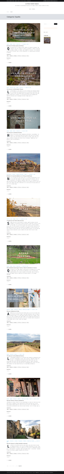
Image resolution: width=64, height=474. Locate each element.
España (17, 87)
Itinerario (21, 87)
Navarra (16, 354)
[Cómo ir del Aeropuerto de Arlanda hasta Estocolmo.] (47, 40)
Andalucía (8, 309)
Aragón (8, 266)
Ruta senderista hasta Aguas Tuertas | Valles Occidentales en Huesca (22, 267)
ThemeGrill (37, 472)
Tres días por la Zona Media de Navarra (15, 355)
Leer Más (9, 62)
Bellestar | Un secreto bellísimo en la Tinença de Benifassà (19, 176)
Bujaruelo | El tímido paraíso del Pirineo (15, 45)
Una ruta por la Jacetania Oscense (14, 132)
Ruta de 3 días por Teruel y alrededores (15, 400)
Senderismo (18, 266)
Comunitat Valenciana (19, 174)
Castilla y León (12, 87)
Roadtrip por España (26, 309)
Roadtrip (20, 309)
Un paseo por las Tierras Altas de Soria (15, 220)
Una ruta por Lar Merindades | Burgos (15, 89)
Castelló (13, 174)
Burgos (8, 87)
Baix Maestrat (9, 174)
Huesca (14, 266)
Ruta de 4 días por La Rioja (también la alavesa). (17, 443)
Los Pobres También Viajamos (32, 3)
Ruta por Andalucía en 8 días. (13, 311)
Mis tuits (46, 32)
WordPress (51, 472)
